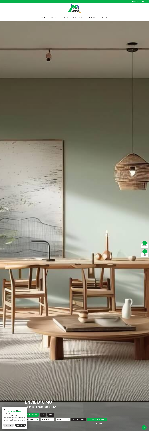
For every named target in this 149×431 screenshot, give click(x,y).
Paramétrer (8, 425)
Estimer (51, 415)
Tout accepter (20, 425)
